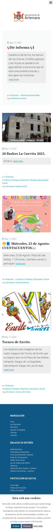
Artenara (14, 95)
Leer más (38, 526)
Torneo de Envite (22, 392)
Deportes (24, 389)
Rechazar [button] (27, 526)
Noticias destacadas (31, 95)
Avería (23, 98)
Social (4, 183)
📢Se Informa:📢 (20, 47)
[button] (50, 2)
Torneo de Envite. (16, 342)
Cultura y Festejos (12, 180)
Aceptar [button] (16, 526)
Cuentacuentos (22, 282)
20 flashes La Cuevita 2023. (23, 153)
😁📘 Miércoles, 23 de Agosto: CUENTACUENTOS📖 (26, 245)
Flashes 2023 (21, 186)
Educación (25, 180)
